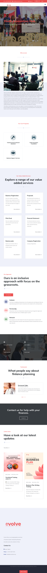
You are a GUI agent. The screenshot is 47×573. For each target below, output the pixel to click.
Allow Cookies (23, 571)
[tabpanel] (23, 389)
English (30, 1)
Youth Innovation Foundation (34, 143)
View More (6, 447)
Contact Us (23, 418)
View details (16, 209)
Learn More (7, 31)
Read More (8, 488)
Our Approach (8, 294)
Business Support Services (13, 158)
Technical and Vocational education (13, 143)
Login (42, 1)
